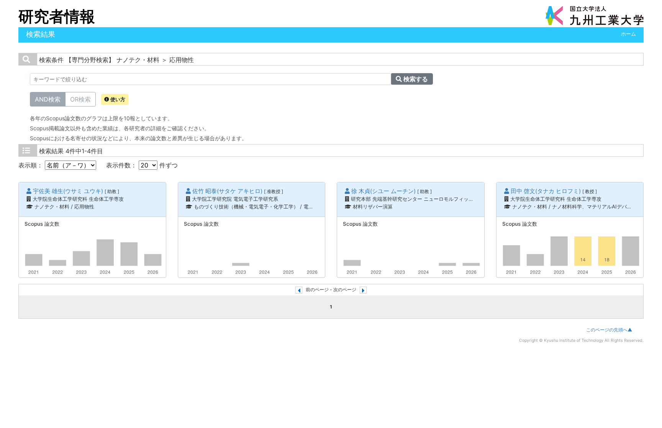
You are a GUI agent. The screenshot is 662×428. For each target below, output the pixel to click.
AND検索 (48, 99)
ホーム (628, 34)
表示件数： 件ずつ (142, 165)
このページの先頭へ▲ (609, 330)
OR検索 (80, 99)
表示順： (31, 165)
